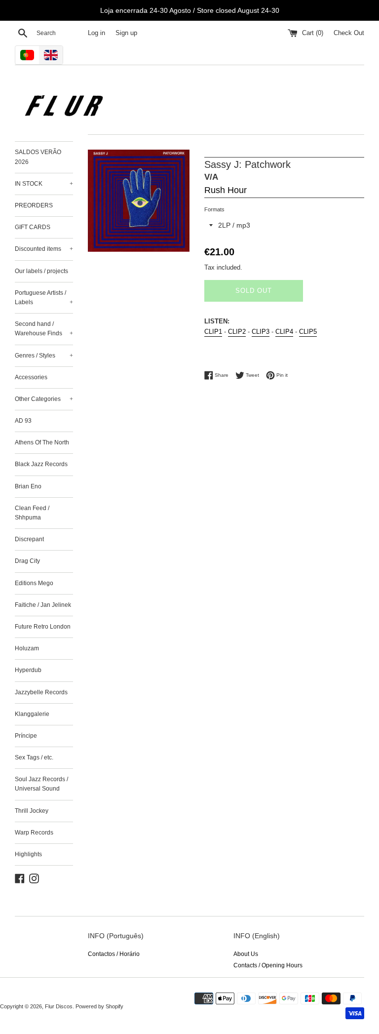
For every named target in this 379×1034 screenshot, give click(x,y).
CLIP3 (260, 331)
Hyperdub (28, 670)
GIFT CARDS (32, 227)
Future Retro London (43, 626)
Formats (214, 209)
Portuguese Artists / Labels (44, 297)
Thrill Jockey (31, 810)
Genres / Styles (44, 355)
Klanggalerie (32, 714)
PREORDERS (34, 205)
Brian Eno (28, 486)
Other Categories (44, 399)
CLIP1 (213, 331)
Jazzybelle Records (41, 692)
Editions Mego (34, 583)
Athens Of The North (42, 442)
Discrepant (29, 539)
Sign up (126, 33)
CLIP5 (308, 331)
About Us (245, 954)
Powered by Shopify (99, 1006)
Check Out (349, 33)
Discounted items (44, 248)
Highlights (28, 854)
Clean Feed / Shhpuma (32, 513)
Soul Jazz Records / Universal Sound (41, 784)
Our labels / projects (41, 271)
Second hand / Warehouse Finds (44, 328)
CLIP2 (237, 331)
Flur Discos (59, 1006)
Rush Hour (225, 190)
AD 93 (23, 420)
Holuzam (27, 648)
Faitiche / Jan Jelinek (43, 604)
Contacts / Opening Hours (268, 965)
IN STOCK (44, 183)
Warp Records (34, 832)
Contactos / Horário (114, 954)
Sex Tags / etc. (34, 757)
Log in (96, 33)
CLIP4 (284, 331)
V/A (211, 177)
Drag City (27, 560)
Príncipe (26, 735)
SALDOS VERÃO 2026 (38, 157)
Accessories (31, 377)
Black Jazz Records (41, 464)
